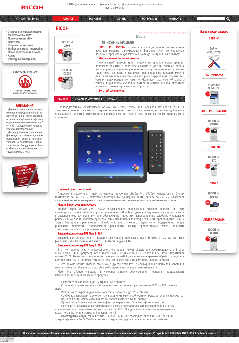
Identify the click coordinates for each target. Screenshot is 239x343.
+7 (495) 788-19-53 (27, 18)
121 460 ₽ (67, 73)
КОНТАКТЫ (175, 18)
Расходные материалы (87, 99)
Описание (62, 99)
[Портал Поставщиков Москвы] (25, 94)
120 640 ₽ (67, 45)
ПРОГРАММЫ (148, 18)
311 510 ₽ (214, 233)
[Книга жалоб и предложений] (25, 188)
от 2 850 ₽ (214, 52)
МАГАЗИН (94, 18)
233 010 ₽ (214, 124)
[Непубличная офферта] (25, 152)
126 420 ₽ (214, 160)
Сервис (111, 99)
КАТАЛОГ (68, 18)
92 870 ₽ (214, 88)
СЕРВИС (121, 18)
